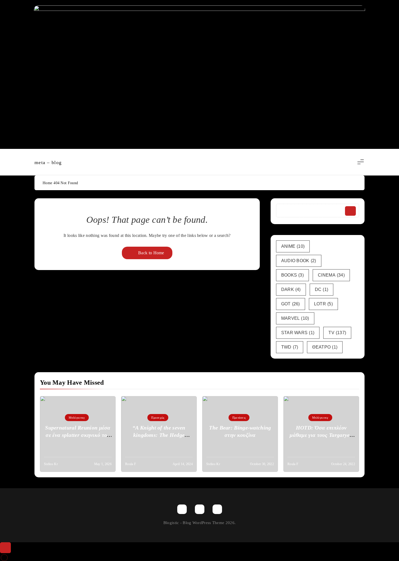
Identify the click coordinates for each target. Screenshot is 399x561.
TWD (289, 347)
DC (321, 289)
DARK (291, 289)
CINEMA (331, 275)
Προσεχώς (157, 417)
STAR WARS (298, 332)
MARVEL (295, 318)
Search (350, 211)
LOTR (323, 304)
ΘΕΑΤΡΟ (324, 347)
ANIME (293, 246)
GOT (290, 304)
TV (337, 332)
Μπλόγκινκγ (77, 417)
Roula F (130, 464)
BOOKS (292, 275)
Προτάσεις (239, 417)
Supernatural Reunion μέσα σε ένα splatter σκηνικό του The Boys (77, 435)
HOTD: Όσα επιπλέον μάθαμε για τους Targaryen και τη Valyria (321, 435)
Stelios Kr (51, 464)
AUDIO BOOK (298, 260)
